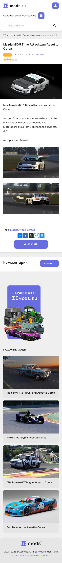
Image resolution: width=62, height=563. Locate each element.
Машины (35, 35)
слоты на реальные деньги (33, 555)
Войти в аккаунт (55, 5)
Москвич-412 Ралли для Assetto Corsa (31, 392)
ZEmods (7, 35)
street (31, 230)
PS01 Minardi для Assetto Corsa (26, 437)
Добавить (49, 263)
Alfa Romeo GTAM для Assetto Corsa (29, 482)
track (23, 230)
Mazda (14, 230)
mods (18, 5)
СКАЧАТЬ (32, 244)
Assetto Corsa (21, 35)
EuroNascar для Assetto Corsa (26, 527)
